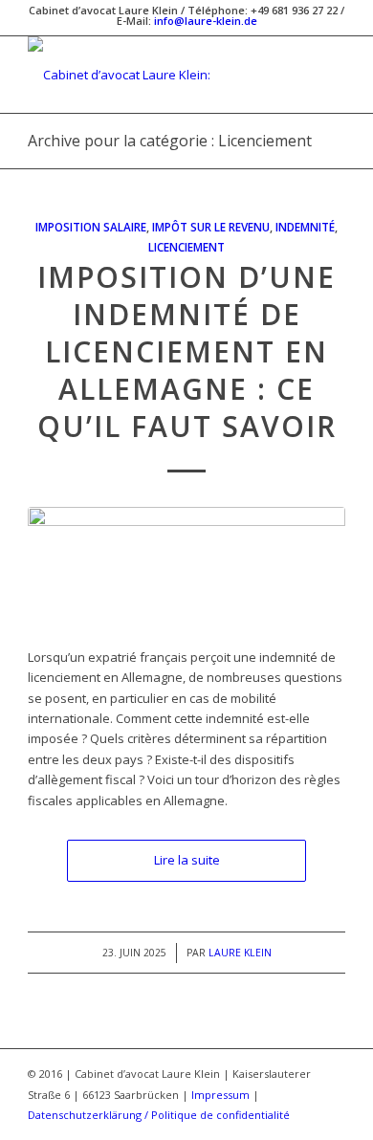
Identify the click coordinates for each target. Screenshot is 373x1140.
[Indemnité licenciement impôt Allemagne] (186, 567)
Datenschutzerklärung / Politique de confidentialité (159, 1114)
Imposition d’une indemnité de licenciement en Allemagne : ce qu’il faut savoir (187, 351)
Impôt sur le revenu (211, 226)
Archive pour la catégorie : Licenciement (170, 140)
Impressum (220, 1094)
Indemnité (305, 226)
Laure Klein (240, 952)
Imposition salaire (90, 226)
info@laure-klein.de (205, 20)
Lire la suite (187, 859)
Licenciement (186, 246)
